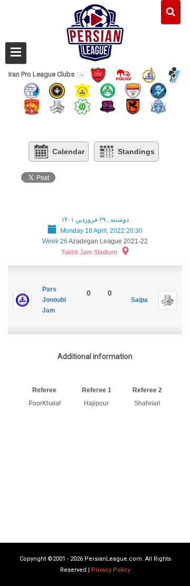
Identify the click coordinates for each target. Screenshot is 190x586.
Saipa (139, 300)
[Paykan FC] (174, 74)
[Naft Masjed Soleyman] (149, 74)
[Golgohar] (158, 90)
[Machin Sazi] (82, 106)
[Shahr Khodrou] (32, 106)
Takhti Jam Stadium (89, 252)
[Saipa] (57, 106)
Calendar (68, 151)
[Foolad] (133, 90)
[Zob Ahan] (108, 90)
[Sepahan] (57, 90)
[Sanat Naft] (82, 90)
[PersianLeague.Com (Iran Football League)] (95, 30)
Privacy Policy (110, 569)
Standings (136, 151)
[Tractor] (123, 74)
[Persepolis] (98, 74)
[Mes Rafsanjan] (133, 106)
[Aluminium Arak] (158, 106)
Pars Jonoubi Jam (54, 300)
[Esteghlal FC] (32, 90)
